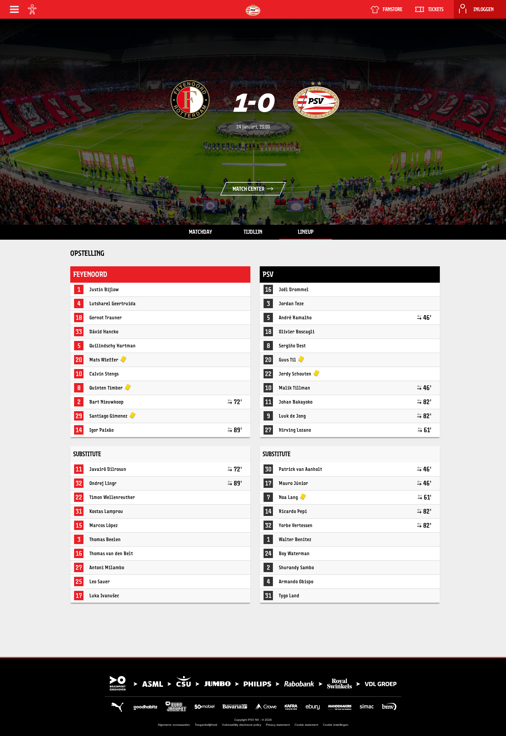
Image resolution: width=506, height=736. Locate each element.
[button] (14, 9)
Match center (248, 188)
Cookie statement (306, 724)
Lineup (306, 231)
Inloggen (483, 9)
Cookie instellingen (335, 724)
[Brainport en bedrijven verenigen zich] (253, 683)
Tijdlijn (253, 231)
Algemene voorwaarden (174, 724)
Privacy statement (278, 724)
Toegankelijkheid (206, 724)
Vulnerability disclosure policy (241, 724)
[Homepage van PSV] (253, 10)
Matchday (200, 231)
